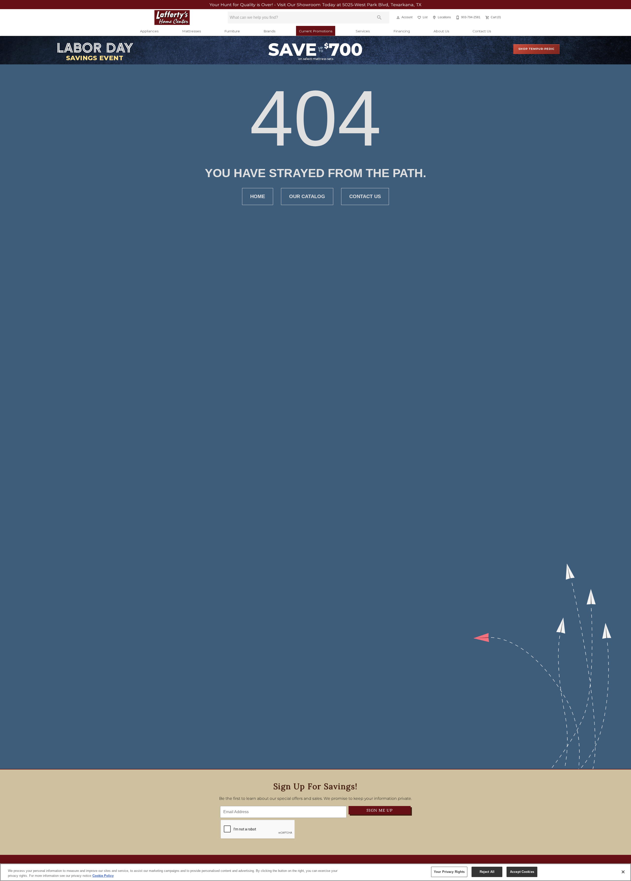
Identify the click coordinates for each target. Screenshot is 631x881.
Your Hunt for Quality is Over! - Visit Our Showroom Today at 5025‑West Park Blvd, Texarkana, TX (315, 4)
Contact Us (482, 31)
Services (363, 31)
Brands (269, 31)
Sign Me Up (380, 810)
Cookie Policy (103, 876)
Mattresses (191, 31)
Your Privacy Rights (449, 872)
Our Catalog (307, 196)
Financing (401, 31)
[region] (315, 872)
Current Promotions (315, 31)
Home (257, 196)
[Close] (623, 871)
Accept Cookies (522, 872)
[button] (398, 17)
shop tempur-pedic (536, 49)
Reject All (487, 872)
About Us (441, 31)
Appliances (149, 31)
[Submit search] (379, 17)
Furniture (232, 31)
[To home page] (172, 17)
